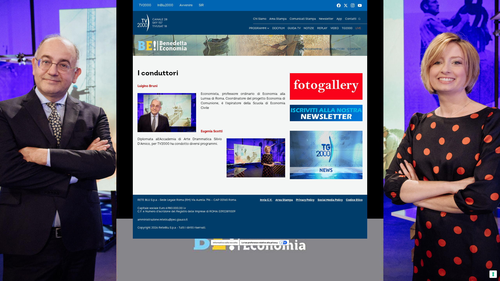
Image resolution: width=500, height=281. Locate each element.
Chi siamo (259, 18)
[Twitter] (345, 5)
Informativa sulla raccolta (225, 242)
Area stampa (278, 18)
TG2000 (347, 28)
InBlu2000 (165, 5)
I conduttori (335, 49)
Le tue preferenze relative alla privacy (260, 242)
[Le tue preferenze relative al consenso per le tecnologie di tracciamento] (493, 274)
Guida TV (294, 28)
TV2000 (145, 5)
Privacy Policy (305, 200)
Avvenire (186, 5)
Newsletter (326, 18)
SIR (201, 5)
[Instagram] (352, 5)
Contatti (350, 18)
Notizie (309, 28)
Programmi (257, 28)
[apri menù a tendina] (268, 28)
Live (358, 28)
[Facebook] (338, 5)
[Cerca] (359, 19)
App (339, 18)
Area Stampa (284, 200)
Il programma (311, 49)
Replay (322, 28)
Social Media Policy (330, 200)
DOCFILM (278, 28)
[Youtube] (359, 5)
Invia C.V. (266, 200)
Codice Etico (354, 200)
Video (334, 28)
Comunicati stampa (303, 18)
